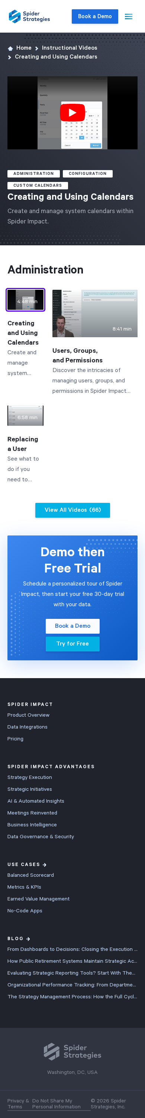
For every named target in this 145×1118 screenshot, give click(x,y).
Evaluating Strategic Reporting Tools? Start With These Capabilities (72, 973)
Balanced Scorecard (30, 875)
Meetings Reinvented (32, 813)
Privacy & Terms (18, 1104)
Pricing (15, 739)
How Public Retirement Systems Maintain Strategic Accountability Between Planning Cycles (72, 961)
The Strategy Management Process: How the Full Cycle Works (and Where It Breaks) (72, 997)
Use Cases (23, 864)
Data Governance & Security (40, 837)
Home (24, 48)
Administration (33, 174)
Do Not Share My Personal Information (56, 1104)
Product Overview (28, 715)
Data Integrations (27, 727)
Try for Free (72, 644)
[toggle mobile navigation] (128, 16)
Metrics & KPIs (24, 887)
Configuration (88, 174)
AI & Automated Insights (35, 801)
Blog (15, 939)
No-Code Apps (24, 911)
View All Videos (73, 510)
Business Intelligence (32, 825)
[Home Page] (29, 16)
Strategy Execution (29, 777)
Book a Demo (95, 16)
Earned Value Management (38, 899)
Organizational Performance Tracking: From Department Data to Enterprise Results (72, 985)
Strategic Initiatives (29, 789)
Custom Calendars (37, 185)
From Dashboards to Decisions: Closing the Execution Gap (72, 949)
